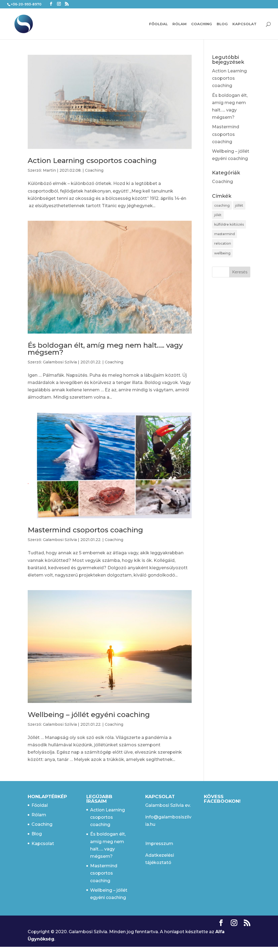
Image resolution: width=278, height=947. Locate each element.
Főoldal (158, 24)
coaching (222, 205)
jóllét (239, 205)
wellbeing (222, 253)
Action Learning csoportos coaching (92, 160)
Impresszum (159, 843)
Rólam (179, 24)
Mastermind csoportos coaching (85, 530)
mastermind (224, 234)
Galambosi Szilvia (60, 362)
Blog (222, 24)
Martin (49, 170)
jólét (218, 215)
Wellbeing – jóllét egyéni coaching (89, 714)
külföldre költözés (229, 224)
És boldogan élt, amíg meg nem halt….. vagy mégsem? (105, 349)
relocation (222, 243)
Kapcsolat (244, 24)
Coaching (201, 24)
